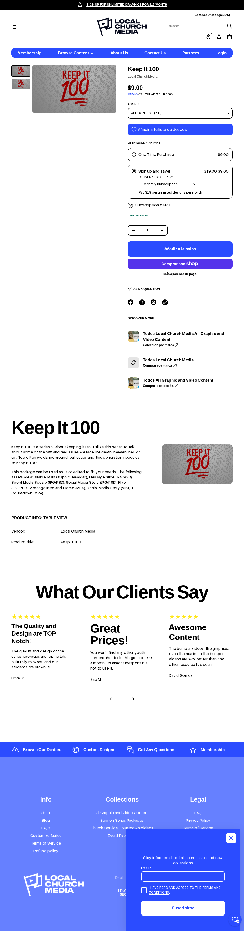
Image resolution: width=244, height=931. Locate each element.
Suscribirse (183, 908)
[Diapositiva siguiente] (129, 699)
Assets (134, 104)
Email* (146, 868)
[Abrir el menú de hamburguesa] (14, 27)
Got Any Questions (156, 749)
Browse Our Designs (42, 749)
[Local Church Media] (122, 26)
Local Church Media (143, 77)
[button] (200, 26)
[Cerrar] (231, 838)
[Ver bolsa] (229, 36)
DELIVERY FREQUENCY (156, 177)
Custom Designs (99, 749)
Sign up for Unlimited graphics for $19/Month (126, 5)
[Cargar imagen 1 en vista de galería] (21, 71)
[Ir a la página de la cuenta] (219, 36)
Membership (213, 749)
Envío (133, 94)
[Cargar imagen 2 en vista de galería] (21, 84)
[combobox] (196, 26)
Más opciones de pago (180, 274)
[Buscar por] (229, 26)
